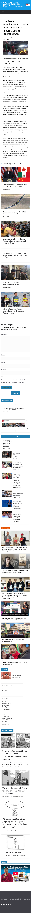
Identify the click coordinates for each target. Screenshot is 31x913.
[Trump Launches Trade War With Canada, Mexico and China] (15, 168)
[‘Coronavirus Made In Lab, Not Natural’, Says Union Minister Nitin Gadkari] (7, 514)
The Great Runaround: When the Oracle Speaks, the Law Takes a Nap (14, 791)
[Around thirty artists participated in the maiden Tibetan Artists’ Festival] (15, 608)
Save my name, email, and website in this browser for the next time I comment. (13, 381)
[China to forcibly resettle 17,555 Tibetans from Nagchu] (15, 195)
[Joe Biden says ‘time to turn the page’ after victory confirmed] (7, 503)
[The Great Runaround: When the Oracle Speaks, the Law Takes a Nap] (15, 778)
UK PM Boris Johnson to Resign (16, 454)
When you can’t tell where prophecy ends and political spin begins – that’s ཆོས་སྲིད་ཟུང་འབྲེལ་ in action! (15, 823)
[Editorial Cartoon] (15, 842)
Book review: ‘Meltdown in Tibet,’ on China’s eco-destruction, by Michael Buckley (7, 703)
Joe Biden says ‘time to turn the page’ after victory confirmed (18, 504)
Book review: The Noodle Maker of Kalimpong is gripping (7, 688)
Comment (4, 334)
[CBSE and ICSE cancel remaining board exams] (7, 493)
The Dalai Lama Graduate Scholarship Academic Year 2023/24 (13, 409)
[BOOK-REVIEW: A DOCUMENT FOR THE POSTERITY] (6, 677)
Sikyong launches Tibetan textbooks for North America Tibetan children (13, 311)
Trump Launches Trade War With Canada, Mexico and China (15, 186)
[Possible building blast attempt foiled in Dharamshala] (15, 266)
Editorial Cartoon (13, 852)
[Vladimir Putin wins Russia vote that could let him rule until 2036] (7, 464)
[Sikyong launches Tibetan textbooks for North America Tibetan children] (15, 293)
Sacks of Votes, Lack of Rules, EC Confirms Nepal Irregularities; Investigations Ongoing (14, 755)
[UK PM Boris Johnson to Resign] (7, 454)
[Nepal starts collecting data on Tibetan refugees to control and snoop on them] (15, 222)
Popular (16, 436)
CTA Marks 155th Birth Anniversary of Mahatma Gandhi (13, 640)
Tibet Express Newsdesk (17, 37)
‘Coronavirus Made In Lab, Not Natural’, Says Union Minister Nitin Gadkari (17, 516)
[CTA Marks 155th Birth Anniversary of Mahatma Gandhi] (15, 630)
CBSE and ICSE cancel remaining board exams (18, 493)
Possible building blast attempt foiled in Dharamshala (14, 283)
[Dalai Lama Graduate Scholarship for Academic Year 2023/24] (13, 423)
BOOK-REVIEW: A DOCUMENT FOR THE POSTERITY (17, 675)
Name (3, 355)
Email (3, 362)
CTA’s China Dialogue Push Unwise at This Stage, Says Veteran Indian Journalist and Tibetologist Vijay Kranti (14, 549)
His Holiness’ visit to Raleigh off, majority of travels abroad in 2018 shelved (15, 255)
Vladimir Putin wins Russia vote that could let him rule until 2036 (18, 465)
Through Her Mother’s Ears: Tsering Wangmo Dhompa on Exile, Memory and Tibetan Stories (15, 572)
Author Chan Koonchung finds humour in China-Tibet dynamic (7, 718)
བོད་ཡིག (27, 5)
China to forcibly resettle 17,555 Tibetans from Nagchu (14, 213)
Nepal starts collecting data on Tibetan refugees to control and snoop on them (14, 241)
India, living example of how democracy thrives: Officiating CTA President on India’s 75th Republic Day (17, 480)
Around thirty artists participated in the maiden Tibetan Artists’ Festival (14, 619)
